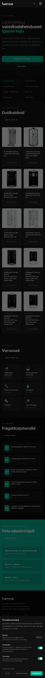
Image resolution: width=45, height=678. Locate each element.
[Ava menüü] (40, 3)
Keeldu (7, 673)
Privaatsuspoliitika (8, 669)
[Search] (34, 3)
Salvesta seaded (22, 673)
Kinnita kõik (37, 673)
